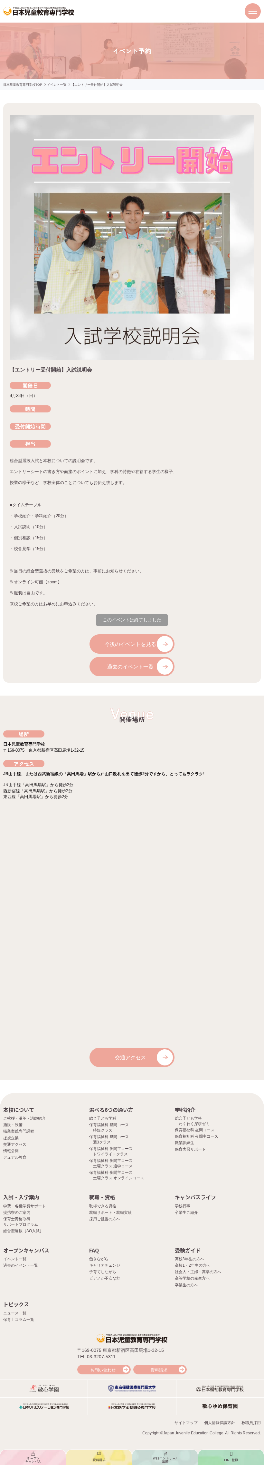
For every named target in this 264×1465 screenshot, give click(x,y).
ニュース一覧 (14, 1313)
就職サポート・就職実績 (110, 1212)
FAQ (94, 1250)
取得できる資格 (102, 1206)
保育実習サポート (190, 1149)
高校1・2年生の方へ (192, 1265)
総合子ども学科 (102, 1118)
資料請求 (159, 1370)
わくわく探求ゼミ (194, 1124)
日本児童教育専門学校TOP (22, 84)
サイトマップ (186, 1422)
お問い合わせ (103, 1370)
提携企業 (11, 1138)
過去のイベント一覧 (130, 666)
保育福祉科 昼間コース (194, 1130)
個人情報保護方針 (219, 1422)
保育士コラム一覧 (18, 1319)
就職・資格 (102, 1197)
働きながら (98, 1259)
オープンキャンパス (26, 1250)
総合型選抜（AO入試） (23, 1231)
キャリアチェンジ (104, 1265)
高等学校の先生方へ (192, 1278)
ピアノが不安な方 (104, 1278)
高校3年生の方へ (189, 1259)
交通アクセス (130, 1057)
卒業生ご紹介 (186, 1212)
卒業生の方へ (186, 1285)
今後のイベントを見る (130, 644)
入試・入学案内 (21, 1197)
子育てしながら (102, 1272)
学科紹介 (185, 1110)
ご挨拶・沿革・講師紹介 (24, 1118)
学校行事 (182, 1206)
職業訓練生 (184, 1143)
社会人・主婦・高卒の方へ (198, 1272)
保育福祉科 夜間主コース (196, 1136)
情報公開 (11, 1151)
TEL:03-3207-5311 (96, 1356)
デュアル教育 (14, 1157)
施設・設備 (13, 1125)
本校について (18, 1110)
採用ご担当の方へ (104, 1219)
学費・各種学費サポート (24, 1206)
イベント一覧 (56, 84)
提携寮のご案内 (16, 1212)
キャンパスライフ (195, 1197)
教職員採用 (251, 1422)
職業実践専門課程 (18, 1131)
